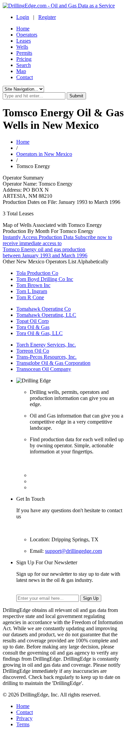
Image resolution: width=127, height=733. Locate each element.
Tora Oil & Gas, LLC (39, 333)
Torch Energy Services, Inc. (46, 345)
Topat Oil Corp (32, 321)
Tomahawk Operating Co (43, 309)
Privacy (24, 718)
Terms (22, 724)
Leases (23, 41)
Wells (22, 47)
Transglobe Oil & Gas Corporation (53, 363)
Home (22, 28)
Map (21, 71)
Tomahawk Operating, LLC (46, 315)
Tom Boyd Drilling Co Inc (44, 279)
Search (23, 65)
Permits (24, 53)
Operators (26, 35)
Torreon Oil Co (32, 351)
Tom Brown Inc (33, 285)
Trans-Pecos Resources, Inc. (46, 357)
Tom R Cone (30, 297)
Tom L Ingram (31, 291)
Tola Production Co (37, 273)
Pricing (23, 59)
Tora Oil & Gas (32, 327)
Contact (24, 77)
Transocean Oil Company (43, 369)
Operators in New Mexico (44, 154)
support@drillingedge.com (73, 551)
